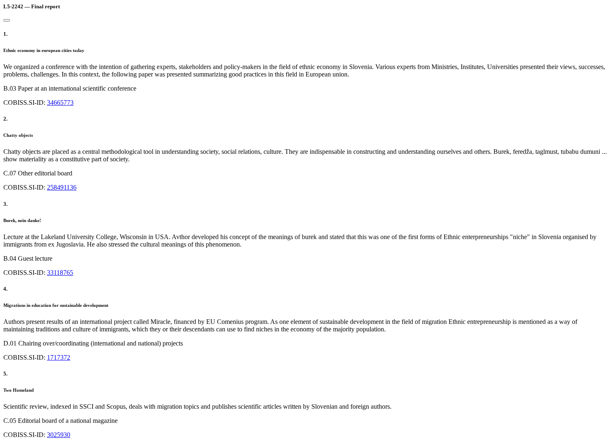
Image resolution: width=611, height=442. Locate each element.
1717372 (58, 357)
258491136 (61, 187)
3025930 (58, 434)
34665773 (60, 102)
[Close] (6, 20)
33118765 (60, 272)
